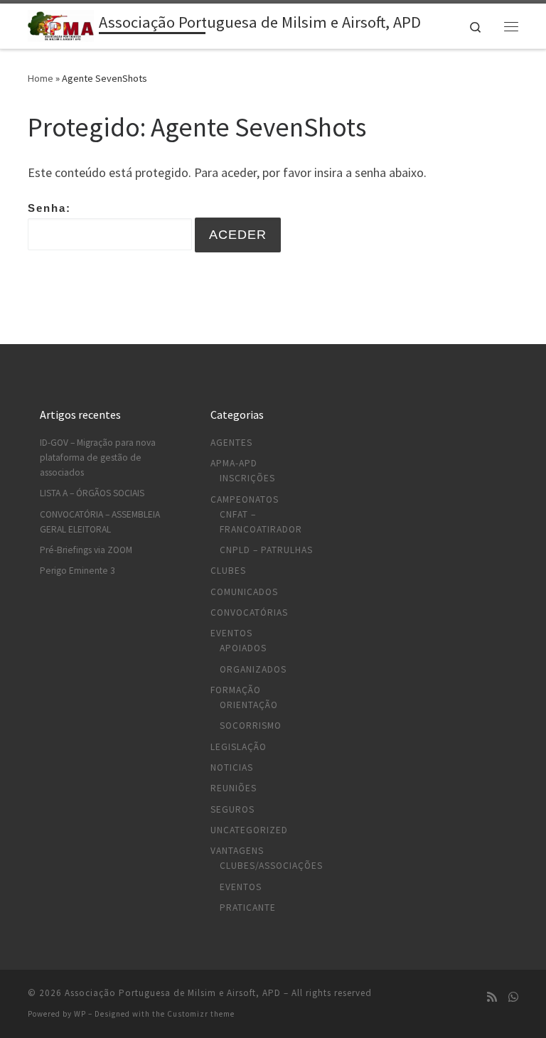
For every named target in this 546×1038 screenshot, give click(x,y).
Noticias (231, 767)
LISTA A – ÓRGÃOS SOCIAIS (92, 493)
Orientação (249, 705)
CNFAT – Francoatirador (261, 521)
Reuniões (233, 788)
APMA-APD (233, 463)
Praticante (248, 907)
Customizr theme (201, 1014)
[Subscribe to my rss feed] (492, 997)
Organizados (253, 669)
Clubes (228, 571)
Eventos (231, 633)
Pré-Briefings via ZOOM (86, 550)
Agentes (231, 443)
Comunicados (244, 592)
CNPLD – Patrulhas (266, 550)
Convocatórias (249, 612)
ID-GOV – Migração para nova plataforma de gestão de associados (98, 457)
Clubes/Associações (271, 866)
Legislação (238, 747)
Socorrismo (251, 725)
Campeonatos (244, 499)
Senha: (49, 208)
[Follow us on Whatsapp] (513, 997)
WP (80, 1014)
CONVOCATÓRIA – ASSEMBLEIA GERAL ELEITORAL (100, 521)
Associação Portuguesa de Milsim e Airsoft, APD (173, 993)
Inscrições (247, 478)
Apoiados (243, 648)
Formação (235, 690)
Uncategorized (249, 830)
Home (40, 78)
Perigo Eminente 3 (77, 571)
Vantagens (237, 851)
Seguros (232, 809)
